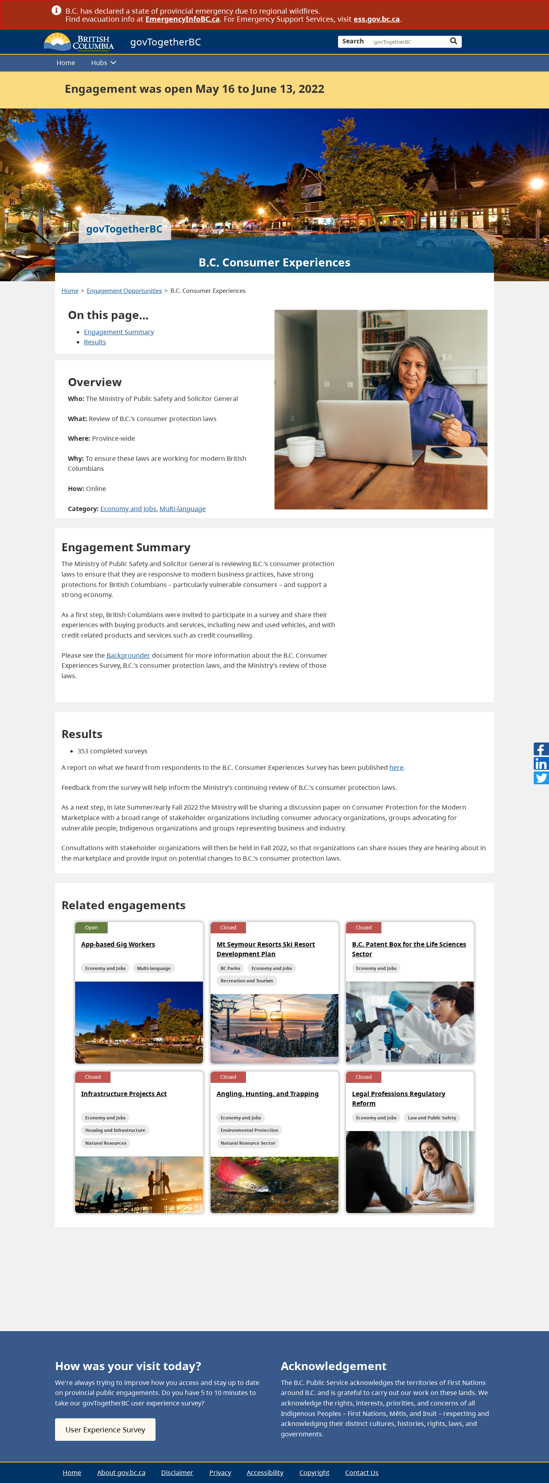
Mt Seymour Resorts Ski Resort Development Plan (266, 949)
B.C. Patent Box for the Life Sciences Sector (409, 949)
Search (353, 41)
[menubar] (271, 63)
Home (66, 62)
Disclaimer (177, 1472)
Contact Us (362, 1472)
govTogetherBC (165, 41)
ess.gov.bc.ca (377, 19)
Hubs (99, 62)
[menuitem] (66, 63)
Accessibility (265, 1472)
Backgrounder (128, 655)
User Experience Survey (105, 1429)
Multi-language (183, 508)
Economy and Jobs (128, 508)
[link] (495, 11)
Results (95, 342)
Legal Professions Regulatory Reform (398, 1098)
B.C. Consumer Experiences (208, 290)
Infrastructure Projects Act (124, 1093)
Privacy (220, 1472)
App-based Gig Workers (118, 944)
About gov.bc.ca (121, 1472)
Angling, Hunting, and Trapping (268, 1093)
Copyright (314, 1472)
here (396, 767)
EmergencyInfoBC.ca (182, 19)
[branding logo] (79, 41)
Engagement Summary (119, 331)
